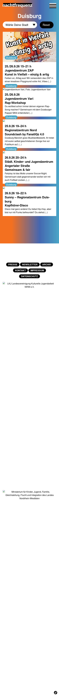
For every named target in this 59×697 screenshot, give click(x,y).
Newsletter (30, 264)
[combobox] (20, 25)
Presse (12, 264)
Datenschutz (29, 276)
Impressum (37, 270)
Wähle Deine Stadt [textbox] (16, 24)
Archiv (46, 264)
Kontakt (20, 270)
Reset (46, 25)
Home (29, 253)
